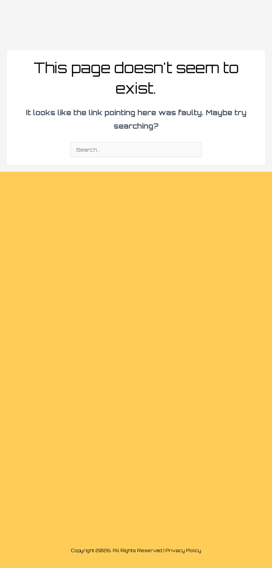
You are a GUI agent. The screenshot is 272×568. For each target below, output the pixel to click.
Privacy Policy (183, 550)
